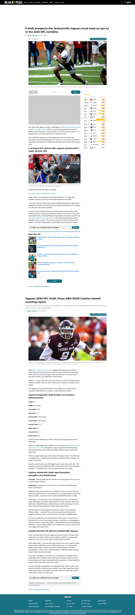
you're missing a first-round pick (42, 370)
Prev (33, 92)
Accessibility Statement (52, 606)
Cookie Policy (102, 603)
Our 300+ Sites (85, 600)
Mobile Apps (102, 600)
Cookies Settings (86, 606)
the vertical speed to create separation (41, 218)
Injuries (57, 2)
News (25, 2)
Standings (45, 2)
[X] (125, 2)
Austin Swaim (32, 311)
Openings (48, 600)
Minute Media (20, 610)
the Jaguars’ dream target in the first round (41, 193)
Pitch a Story (49, 603)
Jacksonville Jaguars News (41, 286)
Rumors (31, 2)
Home (30, 286)
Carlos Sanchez (32, 35)
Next (75, 92)
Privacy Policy (70, 603)
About (30, 600)
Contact (68, 600)
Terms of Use (85, 603)
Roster (51, 2)
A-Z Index (69, 606)
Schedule (37, 2)
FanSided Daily (33, 603)
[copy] (38, 39)
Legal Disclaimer (34, 606)
